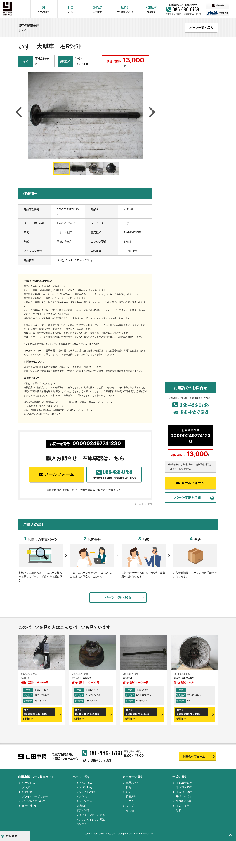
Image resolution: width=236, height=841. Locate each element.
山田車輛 (220, 5)
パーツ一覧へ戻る (201, 27)
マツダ (130, 805)
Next (151, 112)
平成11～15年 (184, 796)
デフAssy (81, 796)
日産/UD (131, 796)
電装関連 (81, 805)
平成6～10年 (183, 801)
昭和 (178, 810)
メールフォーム (59, 474)
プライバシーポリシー (35, 796)
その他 (130, 810)
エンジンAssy (84, 787)
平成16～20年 (184, 791)
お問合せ (27, 791)
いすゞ (130, 791)
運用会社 (27, 805)
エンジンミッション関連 (90, 819)
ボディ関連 (82, 810)
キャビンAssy (84, 782)
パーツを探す (29, 782)
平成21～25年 (184, 787)
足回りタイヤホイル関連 (90, 814)
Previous (20, 112)
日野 (128, 787)
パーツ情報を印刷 (187, 497)
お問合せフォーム (194, 756)
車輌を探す (223, 13)
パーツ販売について (33, 801)
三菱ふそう (132, 782)
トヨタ (130, 801)
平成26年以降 (184, 782)
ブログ (26, 787)
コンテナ (81, 824)
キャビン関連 (84, 801)
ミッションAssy (85, 791)
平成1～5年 (182, 805)
